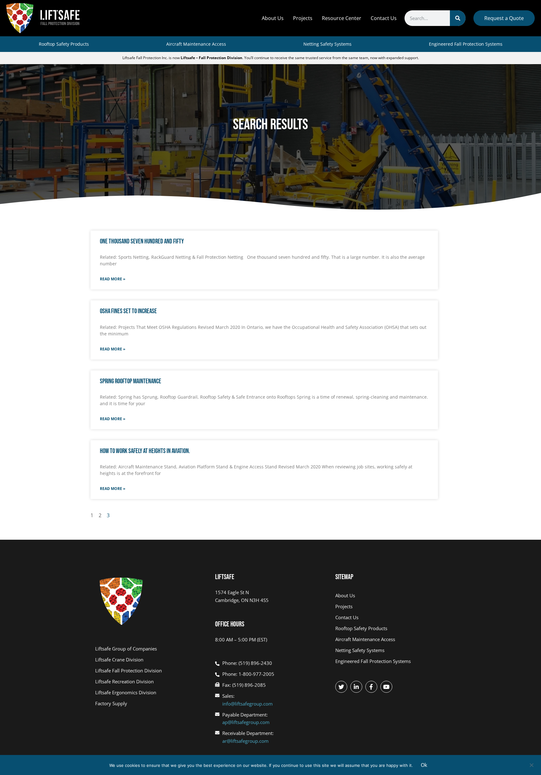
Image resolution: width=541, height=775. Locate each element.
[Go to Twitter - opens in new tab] (341, 687)
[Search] (458, 18)
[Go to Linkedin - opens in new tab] (356, 687)
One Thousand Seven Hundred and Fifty (142, 241)
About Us (273, 18)
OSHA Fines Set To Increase (128, 311)
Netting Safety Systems (327, 44)
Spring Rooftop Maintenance (130, 381)
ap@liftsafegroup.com (246, 722)
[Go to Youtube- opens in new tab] (386, 687)
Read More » (112, 279)
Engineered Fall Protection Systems (465, 44)
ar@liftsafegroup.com (245, 741)
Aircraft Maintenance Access (196, 44)
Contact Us (384, 18)
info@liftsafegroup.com (247, 704)
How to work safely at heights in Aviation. (145, 451)
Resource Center (341, 18)
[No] (531, 764)
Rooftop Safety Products (64, 44)
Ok (424, 765)
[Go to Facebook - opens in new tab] (371, 687)
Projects (302, 18)
